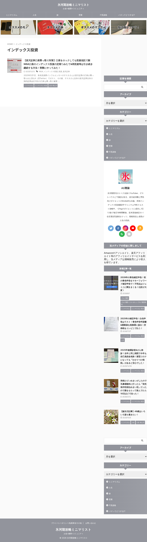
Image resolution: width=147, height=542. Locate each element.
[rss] (122, 234)
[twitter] (111, 228)
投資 (60, 71)
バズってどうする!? (126, 15)
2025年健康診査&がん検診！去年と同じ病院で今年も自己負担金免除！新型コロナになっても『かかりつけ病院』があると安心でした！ (133, 356)
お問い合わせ (90, 523)
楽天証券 (66, 71)
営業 (80, 15)
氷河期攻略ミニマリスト (73, 4)
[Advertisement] (125, 56)
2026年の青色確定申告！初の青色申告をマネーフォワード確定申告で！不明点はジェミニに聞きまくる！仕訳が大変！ (133, 283)
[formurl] (129, 234)
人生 (34, 15)
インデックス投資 (51, 71)
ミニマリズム (11, 15)
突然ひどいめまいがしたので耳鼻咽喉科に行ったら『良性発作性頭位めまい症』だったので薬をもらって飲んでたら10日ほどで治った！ (133, 387)
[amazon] (140, 228)
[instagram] (125, 228)
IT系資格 (103, 15)
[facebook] (118, 228)
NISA (41, 71)
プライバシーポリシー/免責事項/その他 (66, 523)
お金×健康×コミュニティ (73, 534)
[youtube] (133, 228)
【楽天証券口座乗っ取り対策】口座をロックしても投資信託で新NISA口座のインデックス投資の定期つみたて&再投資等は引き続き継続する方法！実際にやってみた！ (58, 64)
